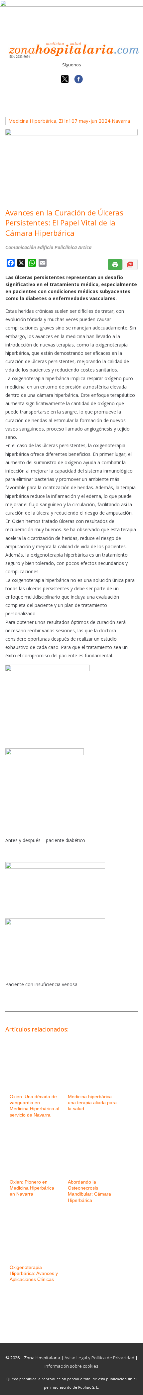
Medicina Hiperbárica (32, 120)
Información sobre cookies (71, 1366)
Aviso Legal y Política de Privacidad (99, 1358)
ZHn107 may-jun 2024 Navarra (94, 120)
